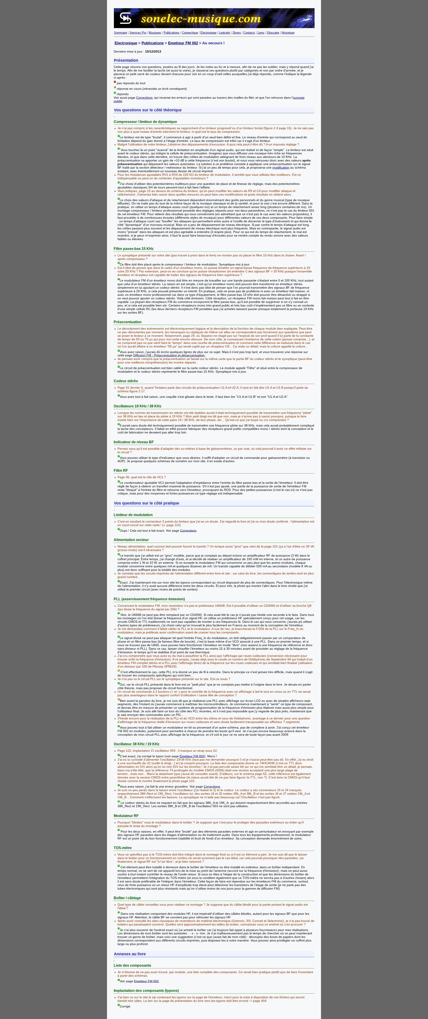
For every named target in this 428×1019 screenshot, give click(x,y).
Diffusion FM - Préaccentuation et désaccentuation (169, 355)
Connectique (190, 32)
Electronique (208, 32)
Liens (260, 32)
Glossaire (273, 32)
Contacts (249, 32)
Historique (288, 32)
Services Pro (138, 32)
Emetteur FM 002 (183, 43)
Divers (237, 32)
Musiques (155, 32)
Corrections (144, 97)
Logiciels (224, 32)
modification (280, 167)
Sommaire (120, 32)
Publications (171, 32)
